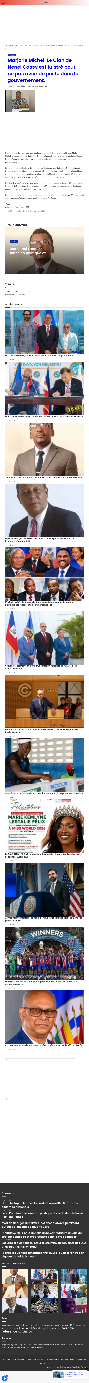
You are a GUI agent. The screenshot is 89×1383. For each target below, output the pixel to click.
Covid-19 (64, 1325)
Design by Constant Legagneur (57, 1359)
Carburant (47, 1325)
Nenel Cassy (20, 207)
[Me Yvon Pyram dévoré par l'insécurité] (74, 1305)
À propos (49, 1367)
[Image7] (44, 2)
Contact (56, 1367)
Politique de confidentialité (70, 1367)
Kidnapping (44, 1328)
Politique (15, 45)
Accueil (8, 45)
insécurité (79, 1325)
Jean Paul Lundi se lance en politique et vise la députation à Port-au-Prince (28, 255)
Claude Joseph (54, 1325)
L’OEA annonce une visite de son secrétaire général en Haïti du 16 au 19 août (43, 1045)
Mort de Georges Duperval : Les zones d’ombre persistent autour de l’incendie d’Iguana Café (39, 540)
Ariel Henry (10, 207)
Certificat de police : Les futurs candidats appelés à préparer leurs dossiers (44, 793)
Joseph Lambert (12, 1329)
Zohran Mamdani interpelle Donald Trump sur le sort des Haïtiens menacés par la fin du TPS (43, 919)
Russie (59, 1329)
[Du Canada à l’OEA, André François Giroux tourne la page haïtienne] (74, 1276)
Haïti (72, 1325)
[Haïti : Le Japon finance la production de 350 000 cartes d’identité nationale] (44, 388)
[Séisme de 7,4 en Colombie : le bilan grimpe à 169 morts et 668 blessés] (44, 1305)
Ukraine (20, 1332)
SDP (27, 207)
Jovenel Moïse (27, 1328)
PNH (53, 1328)
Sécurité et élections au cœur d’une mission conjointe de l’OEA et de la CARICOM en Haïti (41, 667)
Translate (22, 294)
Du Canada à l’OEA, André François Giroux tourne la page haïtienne (39, 355)
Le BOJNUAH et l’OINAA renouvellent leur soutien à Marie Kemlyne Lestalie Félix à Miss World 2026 (42, 855)
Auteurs (84, 1367)
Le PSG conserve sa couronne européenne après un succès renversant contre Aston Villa (41, 983)
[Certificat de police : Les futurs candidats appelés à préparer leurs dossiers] (44, 765)
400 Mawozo (6, 1325)
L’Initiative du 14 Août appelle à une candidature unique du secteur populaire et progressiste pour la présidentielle (39, 603)
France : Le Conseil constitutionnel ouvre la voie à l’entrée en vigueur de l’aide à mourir (41, 731)
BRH (39, 1325)
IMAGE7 (11, 86)
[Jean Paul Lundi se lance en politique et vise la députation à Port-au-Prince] (44, 449)
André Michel (17, 1325)
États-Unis (28, 1332)
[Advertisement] (19, 23)
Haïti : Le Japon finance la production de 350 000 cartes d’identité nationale (44, 416)
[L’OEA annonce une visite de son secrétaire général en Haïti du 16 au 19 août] (44, 1017)
